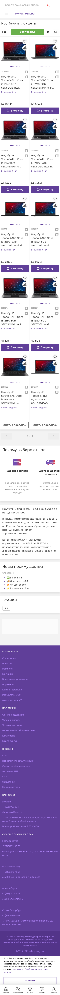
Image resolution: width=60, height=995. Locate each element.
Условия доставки (12, 725)
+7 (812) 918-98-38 (11, 915)
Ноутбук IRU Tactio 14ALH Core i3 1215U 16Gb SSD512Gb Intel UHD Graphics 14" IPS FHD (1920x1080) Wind (12, 82)
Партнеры (8, 684)
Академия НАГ (10, 771)
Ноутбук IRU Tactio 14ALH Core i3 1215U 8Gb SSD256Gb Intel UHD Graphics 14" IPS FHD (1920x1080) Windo (12, 161)
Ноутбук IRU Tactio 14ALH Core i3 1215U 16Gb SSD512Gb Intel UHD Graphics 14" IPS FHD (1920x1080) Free (42, 319)
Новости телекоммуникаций (18, 760)
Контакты (7, 674)
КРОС (5, 776)
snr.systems (8, 781)
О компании (9, 658)
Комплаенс (8, 735)
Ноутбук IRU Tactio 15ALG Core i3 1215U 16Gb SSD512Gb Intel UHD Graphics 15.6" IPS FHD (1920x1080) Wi (42, 240)
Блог (4, 755)
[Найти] (48, 5)
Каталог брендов (12, 689)
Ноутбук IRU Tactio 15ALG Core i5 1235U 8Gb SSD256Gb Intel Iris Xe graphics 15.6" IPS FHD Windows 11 (42, 82)
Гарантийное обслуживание (18, 730)
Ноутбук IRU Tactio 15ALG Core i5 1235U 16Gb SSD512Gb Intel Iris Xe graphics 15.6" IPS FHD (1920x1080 (12, 240)
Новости (7, 663)
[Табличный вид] (4, 32)
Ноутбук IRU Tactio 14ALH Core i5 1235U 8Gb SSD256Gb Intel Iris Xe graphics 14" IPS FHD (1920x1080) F (12, 319)
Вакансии (7, 668)
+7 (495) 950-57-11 (10, 807)
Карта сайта (9, 741)
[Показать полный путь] (6, 14)
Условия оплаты (11, 720)
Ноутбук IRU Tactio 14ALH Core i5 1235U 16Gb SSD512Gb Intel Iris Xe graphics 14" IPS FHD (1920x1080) (42, 161)
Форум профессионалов (16, 766)
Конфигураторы (11, 787)
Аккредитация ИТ (12, 700)
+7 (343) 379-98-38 (11, 846)
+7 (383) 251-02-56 (11, 893)
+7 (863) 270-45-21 (11, 871)
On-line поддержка (13, 714)
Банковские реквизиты (15, 679)
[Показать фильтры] (56, 32)
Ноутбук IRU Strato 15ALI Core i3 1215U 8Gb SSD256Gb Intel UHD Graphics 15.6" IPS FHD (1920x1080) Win (11, 398)
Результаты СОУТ (12, 695)
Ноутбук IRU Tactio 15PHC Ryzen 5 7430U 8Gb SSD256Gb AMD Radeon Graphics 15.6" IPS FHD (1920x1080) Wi (42, 398)
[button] (56, 5)
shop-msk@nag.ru (12, 812)
